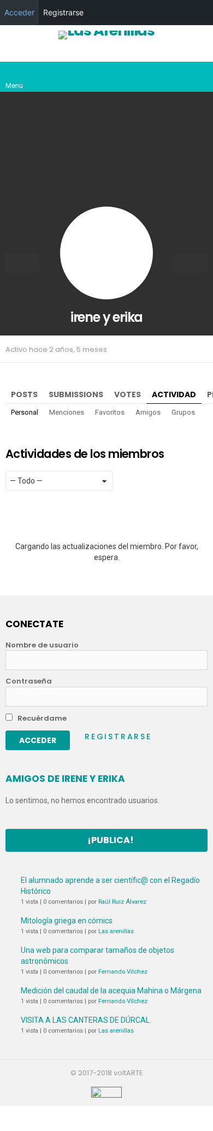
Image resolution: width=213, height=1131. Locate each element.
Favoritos (110, 412)
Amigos (148, 412)
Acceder (19, 12)
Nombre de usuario (42, 645)
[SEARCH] (199, 77)
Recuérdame (41, 718)
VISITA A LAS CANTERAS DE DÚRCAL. (86, 1020)
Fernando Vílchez (122, 971)
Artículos (37, 53)
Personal (24, 412)
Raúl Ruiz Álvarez (122, 901)
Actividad (174, 394)
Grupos (183, 412)
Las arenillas (116, 931)
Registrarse (118, 736)
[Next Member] (191, 263)
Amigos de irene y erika (65, 778)
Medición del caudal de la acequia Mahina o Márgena (111, 990)
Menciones (66, 412)
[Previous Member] (22, 263)
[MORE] (201, 349)
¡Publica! (110, 840)
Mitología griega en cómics (67, 920)
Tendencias (181, 53)
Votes (127, 394)
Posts (24, 394)
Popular (86, 53)
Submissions (76, 394)
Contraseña (28, 681)
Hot (133, 53)
